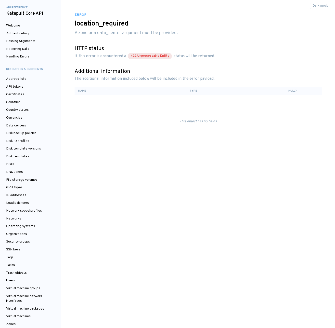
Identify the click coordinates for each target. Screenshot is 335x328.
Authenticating (17, 33)
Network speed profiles (24, 211)
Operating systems (20, 226)
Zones (11, 324)
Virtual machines (18, 316)
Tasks (10, 265)
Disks (10, 164)
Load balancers (17, 203)
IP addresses (16, 195)
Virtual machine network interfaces (24, 298)
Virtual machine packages (25, 309)
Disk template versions (23, 149)
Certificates (15, 94)
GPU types (14, 187)
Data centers (16, 125)
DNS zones (14, 172)
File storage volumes (22, 180)
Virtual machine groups (23, 288)
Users (10, 280)
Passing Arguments (21, 41)
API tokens (14, 87)
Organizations (16, 234)
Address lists (16, 79)
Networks (13, 219)
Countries (13, 102)
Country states (17, 110)
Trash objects (16, 273)
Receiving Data (17, 49)
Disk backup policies (21, 133)
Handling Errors (17, 57)
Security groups (18, 242)
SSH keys (13, 249)
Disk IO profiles (17, 141)
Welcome (13, 26)
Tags (9, 257)
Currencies (14, 118)
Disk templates (17, 156)
